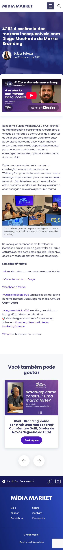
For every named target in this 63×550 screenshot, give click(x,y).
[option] (31, 415)
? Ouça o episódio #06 (15, 310)
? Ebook (7, 334)
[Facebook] (49, 481)
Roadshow (17, 518)
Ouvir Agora (31, 440)
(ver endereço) (27, 481)
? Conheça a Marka (14, 287)
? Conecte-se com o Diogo (18, 279)
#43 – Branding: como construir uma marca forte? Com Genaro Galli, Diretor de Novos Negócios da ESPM (31, 426)
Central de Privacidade (31, 542)
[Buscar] (59, 6)
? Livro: (6, 271)
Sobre (35, 508)
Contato (37, 513)
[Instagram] (58, 481)
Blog (13, 508)
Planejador (38, 518)
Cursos (15, 513)
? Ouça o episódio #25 (15, 295)
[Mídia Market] (17, 6)
